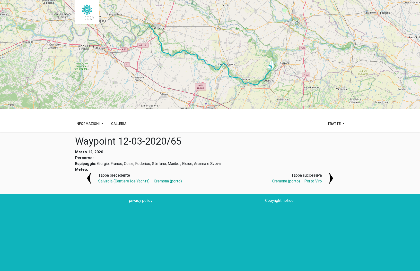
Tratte (334, 124)
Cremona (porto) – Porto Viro (297, 181)
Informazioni (88, 124)
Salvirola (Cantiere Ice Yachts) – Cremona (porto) (140, 181)
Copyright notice (279, 200)
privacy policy (140, 200)
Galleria (118, 124)
